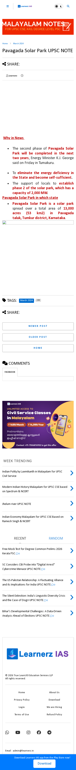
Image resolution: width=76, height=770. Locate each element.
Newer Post (38, 326)
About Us (54, 692)
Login (22, 707)
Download (44, 763)
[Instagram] (28, 733)
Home (5, 44)
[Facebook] (39, 733)
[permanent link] (22, 76)
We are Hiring (54, 707)
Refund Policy (54, 714)
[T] (49, 733)
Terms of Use (22, 714)
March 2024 (18, 44)
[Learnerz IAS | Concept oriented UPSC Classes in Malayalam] (25, 8)
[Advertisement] (24, 105)
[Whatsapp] (7, 733)
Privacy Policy (22, 700)
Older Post (38, 337)
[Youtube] (17, 733)
